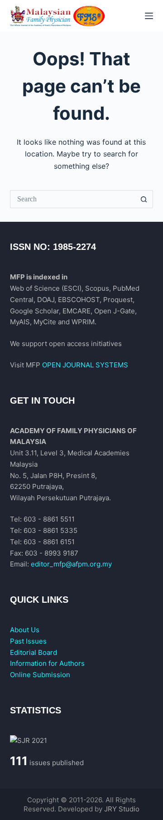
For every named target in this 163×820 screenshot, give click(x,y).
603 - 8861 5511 (49, 519)
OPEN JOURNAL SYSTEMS (85, 365)
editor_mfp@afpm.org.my (71, 564)
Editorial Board (33, 652)
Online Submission (40, 674)
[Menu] (149, 16)
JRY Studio (121, 809)
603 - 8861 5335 (50, 530)
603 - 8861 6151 (49, 541)
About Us (24, 629)
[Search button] (144, 199)
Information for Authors (47, 663)
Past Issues (28, 641)
